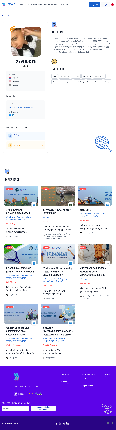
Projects (34, 5)
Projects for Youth (88, 374)
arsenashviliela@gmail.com (23, 107)
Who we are (64, 374)
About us (23, 5)
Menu (63, 5)
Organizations (87, 385)
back (7, 15)
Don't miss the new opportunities (16, 403)
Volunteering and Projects (47, 5)
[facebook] (10, 115)
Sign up (95, 4)
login (105, 4)
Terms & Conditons (108, 375)
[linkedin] (13, 115)
